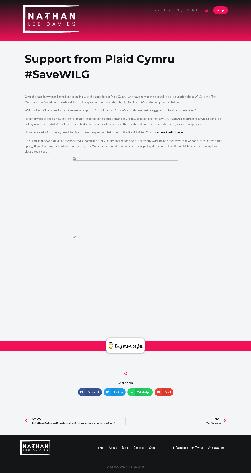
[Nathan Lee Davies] (65, 18)
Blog (179, 10)
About (168, 10)
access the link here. (169, 132)
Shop (152, 447)
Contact (192, 10)
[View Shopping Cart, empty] (206, 10)
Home (155, 10)
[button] (220, 10)
